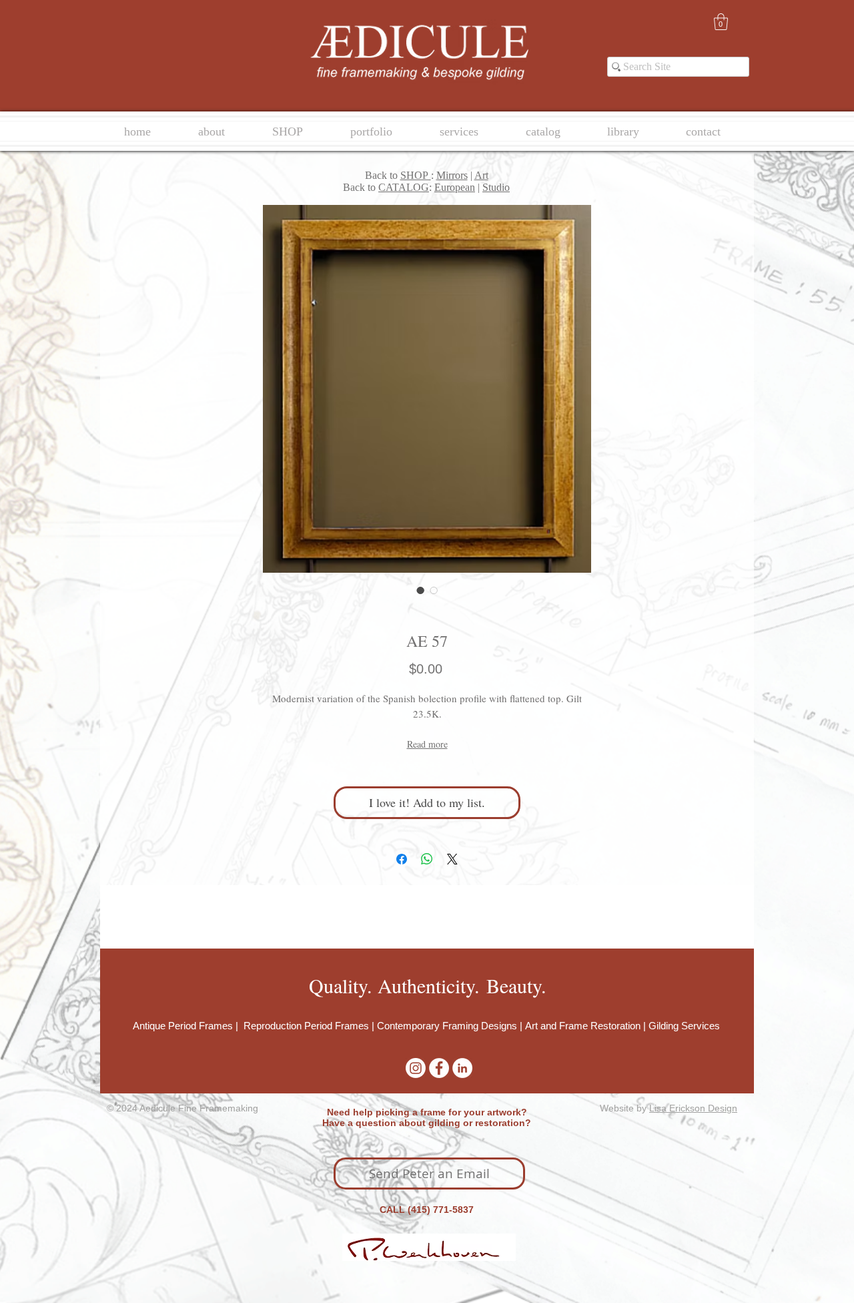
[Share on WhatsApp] (427, 859)
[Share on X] (452, 859)
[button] (721, 21)
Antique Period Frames (184, 1025)
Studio (496, 187)
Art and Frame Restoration (582, 1025)
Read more (427, 744)
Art (481, 175)
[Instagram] (416, 1068)
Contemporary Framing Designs (447, 1025)
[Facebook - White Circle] (439, 1068)
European (454, 187)
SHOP (415, 175)
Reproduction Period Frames (306, 1025)
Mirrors (452, 175)
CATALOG (403, 187)
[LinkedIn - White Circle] (462, 1068)
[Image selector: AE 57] (420, 590)
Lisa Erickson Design (693, 1108)
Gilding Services (684, 1025)
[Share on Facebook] (402, 859)
